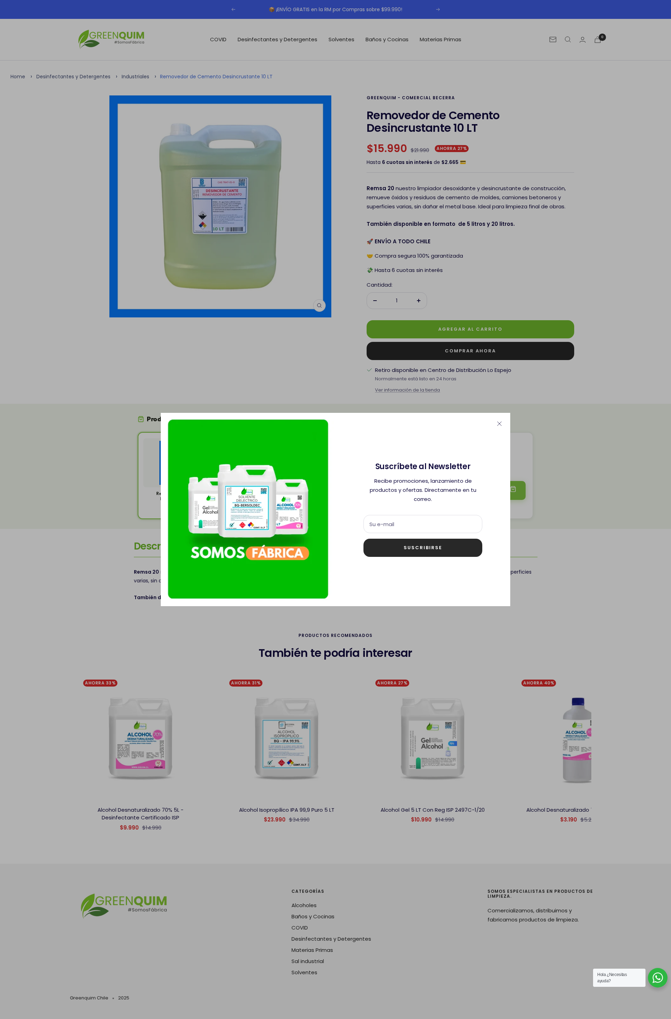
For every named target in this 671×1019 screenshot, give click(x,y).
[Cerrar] (499, 423)
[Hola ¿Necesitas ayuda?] (658, 978)
